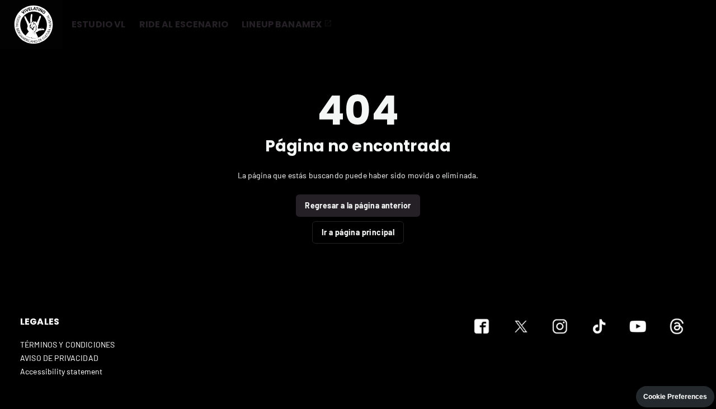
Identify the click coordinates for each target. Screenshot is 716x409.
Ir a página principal (358, 232)
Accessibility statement (61, 371)
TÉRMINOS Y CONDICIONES (67, 344)
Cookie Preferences (675, 397)
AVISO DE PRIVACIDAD (59, 358)
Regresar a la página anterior (358, 205)
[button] (31, 24)
